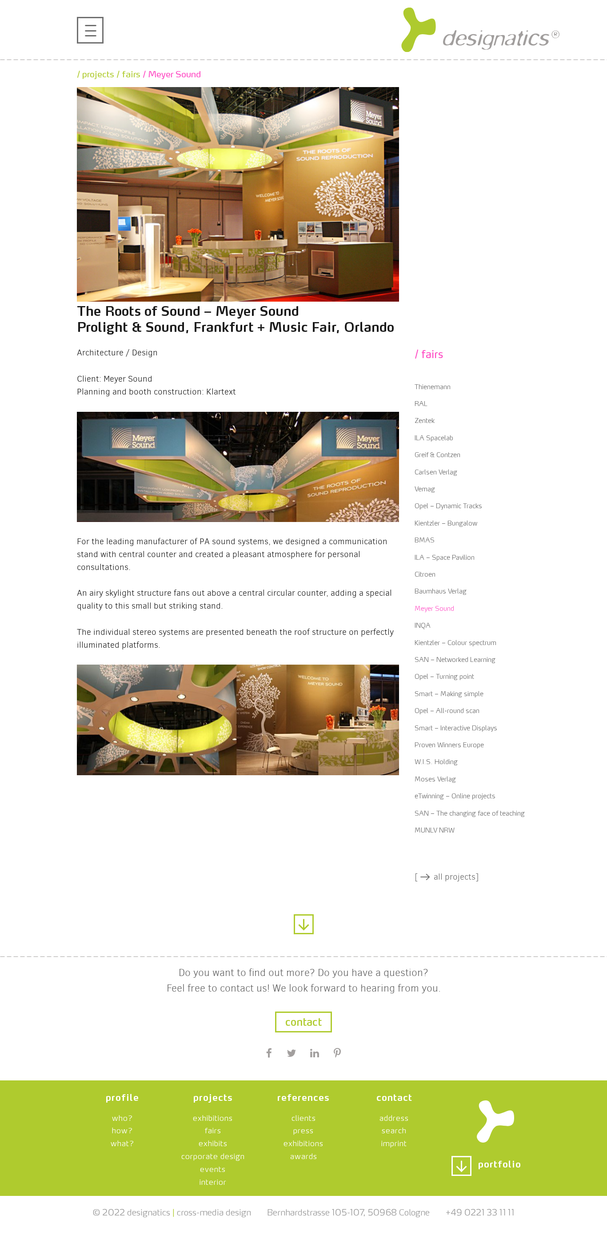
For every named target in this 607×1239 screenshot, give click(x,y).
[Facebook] (269, 1054)
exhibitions (213, 1117)
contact (303, 1020)
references (303, 1096)
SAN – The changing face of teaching (470, 812)
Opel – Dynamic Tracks (448, 505)
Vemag (425, 488)
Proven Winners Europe (449, 744)
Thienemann (433, 386)
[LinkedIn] (314, 1054)
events (213, 1168)
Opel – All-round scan (447, 710)
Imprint (394, 1142)
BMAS (425, 539)
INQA (423, 624)
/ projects (95, 73)
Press (303, 1129)
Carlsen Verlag (436, 471)
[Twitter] (291, 1054)
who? (122, 1117)
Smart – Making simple (449, 693)
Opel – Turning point (444, 675)
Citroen (425, 573)
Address (394, 1117)
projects (213, 1096)
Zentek (425, 419)
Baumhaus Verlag (441, 590)
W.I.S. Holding (436, 761)
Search (394, 1129)
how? (122, 1129)
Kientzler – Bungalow (446, 522)
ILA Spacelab (434, 437)
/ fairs (127, 73)
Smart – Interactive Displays (456, 727)
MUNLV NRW (435, 829)
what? (122, 1142)
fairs (213, 1129)
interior (213, 1181)
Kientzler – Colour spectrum (455, 642)
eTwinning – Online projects (455, 795)
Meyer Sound (434, 607)
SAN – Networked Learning (455, 658)
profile (122, 1096)
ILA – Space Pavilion (445, 556)
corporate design (213, 1155)
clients (304, 1117)
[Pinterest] (337, 1054)
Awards (303, 1155)
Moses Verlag (435, 778)
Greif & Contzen (437, 454)
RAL (421, 403)
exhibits (213, 1142)
